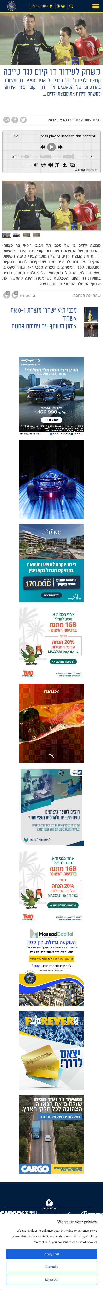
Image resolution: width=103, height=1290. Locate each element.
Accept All (51, 1254)
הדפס (30, 295)
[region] (51, 1252)
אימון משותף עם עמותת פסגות (44, 327)
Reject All (51, 1279)
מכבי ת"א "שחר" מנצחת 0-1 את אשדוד (44, 315)
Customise (51, 1267)
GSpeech (79, 169)
